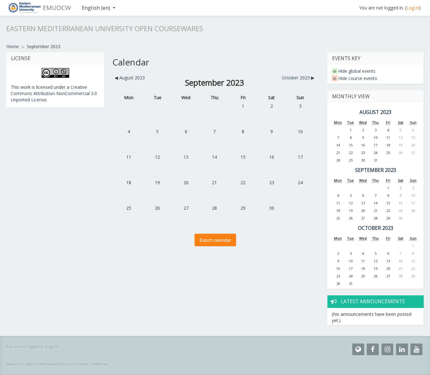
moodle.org (99, 364)
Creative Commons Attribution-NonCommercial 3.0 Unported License (54, 93)
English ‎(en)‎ (96, 7)
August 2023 (375, 112)
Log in (412, 8)
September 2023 (43, 46)
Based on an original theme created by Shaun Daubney (47, 364)
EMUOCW (57, 7)
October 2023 (375, 228)
